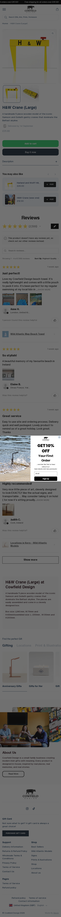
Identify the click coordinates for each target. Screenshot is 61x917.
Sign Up (46, 479)
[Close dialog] (59, 437)
